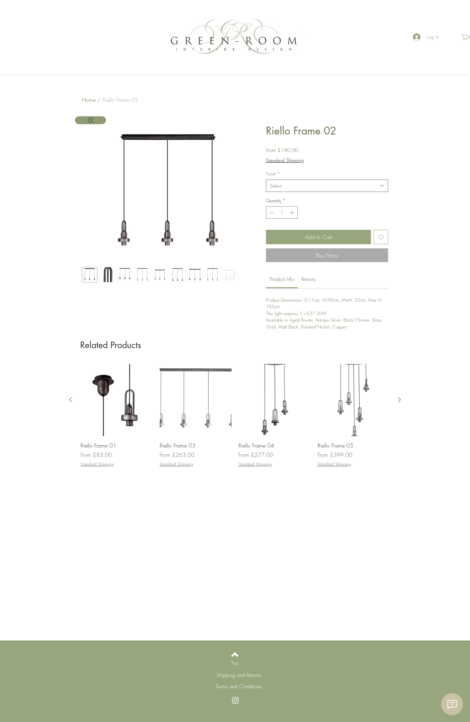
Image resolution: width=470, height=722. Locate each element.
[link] (282, 279)
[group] (235, 416)
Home (89, 100)
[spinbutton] (282, 212)
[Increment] (293, 212)
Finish (273, 174)
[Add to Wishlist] (381, 237)
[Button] (90, 120)
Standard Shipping (285, 160)
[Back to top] (234, 654)
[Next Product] (399, 400)
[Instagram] (235, 700)
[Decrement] (271, 212)
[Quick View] (117, 400)
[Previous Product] (70, 400)
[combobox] (327, 186)
